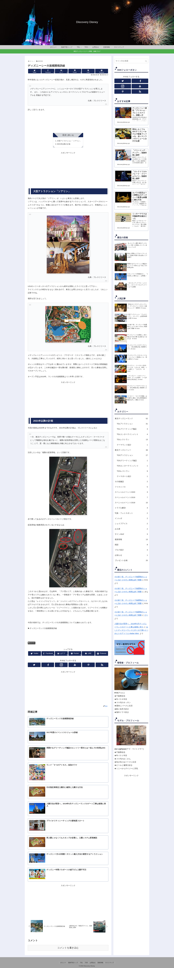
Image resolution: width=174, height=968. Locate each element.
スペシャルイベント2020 (131, 492)
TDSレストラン (132, 471)
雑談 (131, 545)
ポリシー (63, 962)
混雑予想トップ (73, 962)
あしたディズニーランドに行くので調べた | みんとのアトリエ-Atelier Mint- (131, 630)
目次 (64, 135)
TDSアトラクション (132, 455)
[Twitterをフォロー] (34, 665)
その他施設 (131, 482)
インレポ (131, 518)
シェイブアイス (131, 524)
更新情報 (100, 962)
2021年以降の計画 (63, 144)
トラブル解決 (131, 508)
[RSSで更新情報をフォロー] (102, 665)
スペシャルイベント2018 (131, 503)
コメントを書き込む (68, 948)
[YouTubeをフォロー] (74, 665)
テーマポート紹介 (132, 476)
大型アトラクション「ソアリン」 (69, 141)
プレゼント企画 (131, 560)
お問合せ (92, 962)
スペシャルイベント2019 (131, 497)
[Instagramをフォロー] (61, 665)
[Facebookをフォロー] (47, 665)
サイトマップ (109, 962)
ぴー (146, 615)
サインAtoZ (131, 534)
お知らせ (131, 555)
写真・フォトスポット (131, 513)
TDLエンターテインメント (132, 434)
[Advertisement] (48, 168)
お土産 (131, 529)
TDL (81, 962)
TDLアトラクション (132, 424)
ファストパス (131, 487)
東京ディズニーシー (131, 450)
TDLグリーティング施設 (132, 429)
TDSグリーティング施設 (132, 461)
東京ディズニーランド (131, 419)
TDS (86, 962)
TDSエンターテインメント (132, 466)
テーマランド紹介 (132, 445)
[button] (146, 61)
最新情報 (32, 643)
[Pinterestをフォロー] (88, 665)
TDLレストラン (132, 439)
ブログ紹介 (131, 550)
